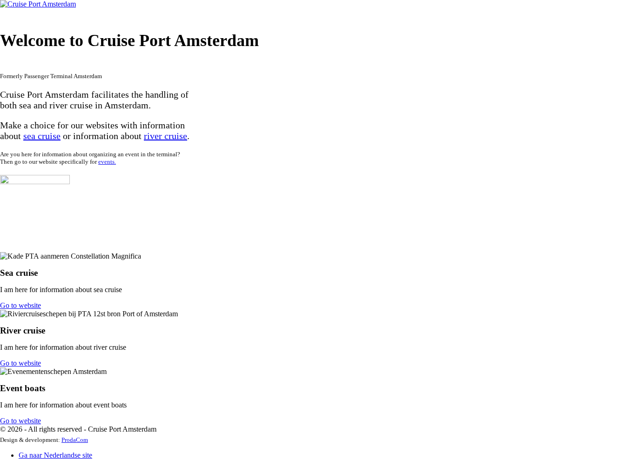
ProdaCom (74, 439)
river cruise (165, 136)
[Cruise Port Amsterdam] (38, 4)
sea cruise (42, 136)
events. (107, 161)
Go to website (20, 305)
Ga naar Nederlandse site (55, 455)
